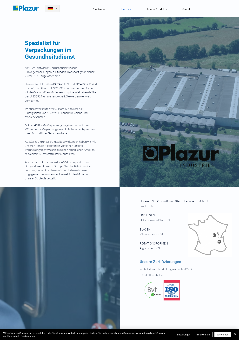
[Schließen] (235, 334)
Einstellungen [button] (183, 334)
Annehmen (222, 334)
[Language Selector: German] (52, 8)
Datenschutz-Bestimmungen (21, 336)
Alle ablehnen (203, 334)
